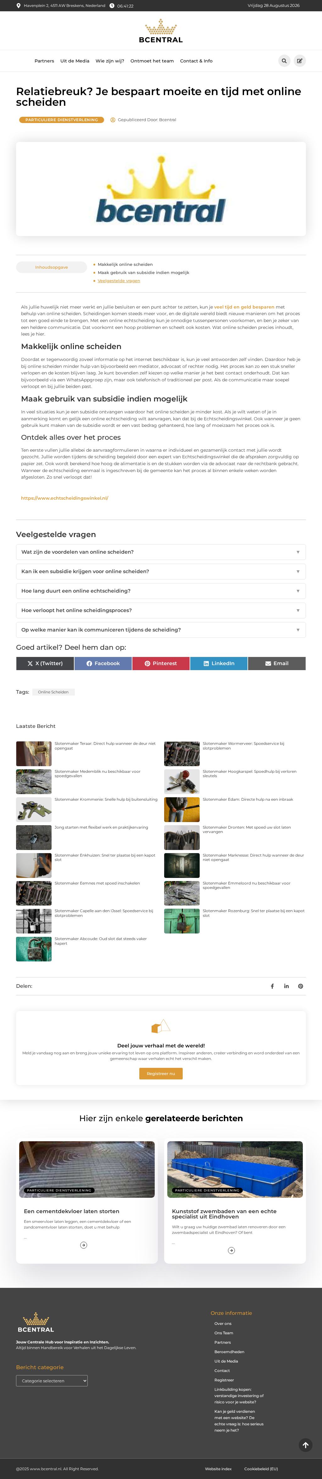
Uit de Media (74, 61)
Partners (44, 61)
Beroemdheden (229, 1351)
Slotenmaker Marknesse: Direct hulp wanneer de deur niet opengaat (253, 857)
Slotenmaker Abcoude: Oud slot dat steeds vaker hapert (101, 940)
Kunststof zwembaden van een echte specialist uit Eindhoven (224, 1214)
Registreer (224, 1380)
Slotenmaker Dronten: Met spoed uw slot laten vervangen (247, 829)
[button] (284, 61)
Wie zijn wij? (110, 61)
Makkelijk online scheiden (125, 264)
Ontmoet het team (152, 61)
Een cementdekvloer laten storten (71, 1211)
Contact (222, 1370)
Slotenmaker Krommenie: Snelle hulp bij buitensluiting (106, 799)
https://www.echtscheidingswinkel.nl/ (64, 498)
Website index (218, 1468)
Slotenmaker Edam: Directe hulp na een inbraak (248, 799)
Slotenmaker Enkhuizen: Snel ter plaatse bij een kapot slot (105, 857)
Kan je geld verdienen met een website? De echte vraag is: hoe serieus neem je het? (239, 1421)
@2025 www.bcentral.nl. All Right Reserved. (57, 1468)
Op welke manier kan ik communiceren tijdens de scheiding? (161, 630)
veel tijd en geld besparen (244, 307)
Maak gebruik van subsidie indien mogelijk (143, 272)
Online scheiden (53, 692)
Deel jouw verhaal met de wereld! (161, 1046)
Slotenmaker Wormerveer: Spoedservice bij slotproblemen (243, 745)
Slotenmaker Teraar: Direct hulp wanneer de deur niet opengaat (105, 745)
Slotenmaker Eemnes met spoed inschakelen (97, 883)
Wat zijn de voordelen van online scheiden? (161, 552)
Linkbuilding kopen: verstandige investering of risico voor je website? (239, 1395)
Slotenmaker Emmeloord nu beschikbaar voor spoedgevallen (247, 885)
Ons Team (223, 1333)
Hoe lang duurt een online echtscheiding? (161, 591)
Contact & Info (196, 61)
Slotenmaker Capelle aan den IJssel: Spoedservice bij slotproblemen (104, 912)
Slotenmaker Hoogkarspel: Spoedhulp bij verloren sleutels (250, 773)
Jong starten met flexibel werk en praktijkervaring (101, 827)
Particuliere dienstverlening (61, 119)
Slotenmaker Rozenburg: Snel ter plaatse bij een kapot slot (254, 912)
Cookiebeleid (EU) (261, 1468)
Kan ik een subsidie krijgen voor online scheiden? (161, 571)
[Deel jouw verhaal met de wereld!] (161, 1026)
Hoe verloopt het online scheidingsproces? (161, 610)
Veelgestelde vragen (119, 280)
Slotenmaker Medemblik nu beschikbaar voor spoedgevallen (98, 773)
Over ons (222, 1323)
